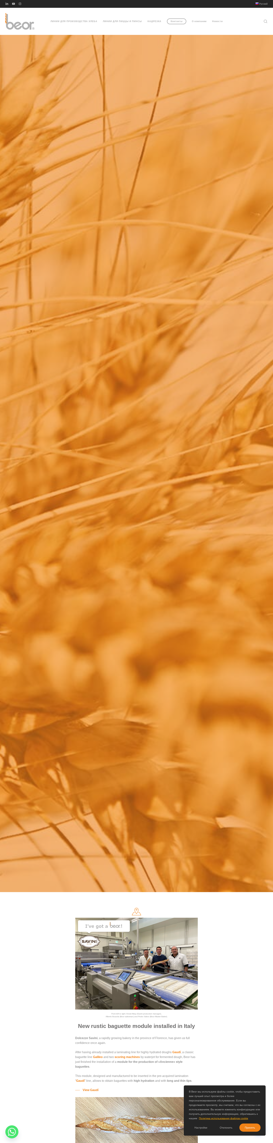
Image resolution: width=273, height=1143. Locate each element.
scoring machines (127, 1057)
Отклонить (226, 1127)
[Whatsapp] (11, 1131)
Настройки (200, 1127)
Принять (250, 1127)
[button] (86, 1090)
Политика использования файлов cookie (223, 1118)
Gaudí (176, 1052)
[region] (225, 1110)
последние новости (136, 471)
